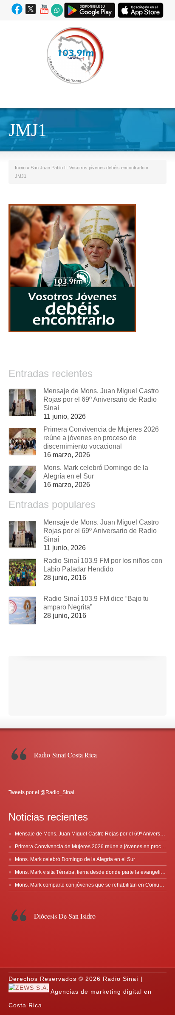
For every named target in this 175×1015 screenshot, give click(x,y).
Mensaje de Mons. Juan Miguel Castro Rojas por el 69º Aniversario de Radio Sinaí (101, 399)
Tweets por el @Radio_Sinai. (42, 792)
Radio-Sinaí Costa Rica (65, 754)
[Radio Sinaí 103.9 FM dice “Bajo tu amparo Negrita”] (22, 610)
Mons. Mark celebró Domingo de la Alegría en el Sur (75, 859)
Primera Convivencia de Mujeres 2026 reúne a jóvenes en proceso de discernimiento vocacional (101, 438)
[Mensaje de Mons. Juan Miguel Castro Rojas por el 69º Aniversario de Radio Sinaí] (22, 403)
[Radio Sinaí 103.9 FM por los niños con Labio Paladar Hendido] (22, 572)
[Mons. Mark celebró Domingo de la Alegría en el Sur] (22, 479)
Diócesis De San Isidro (65, 915)
